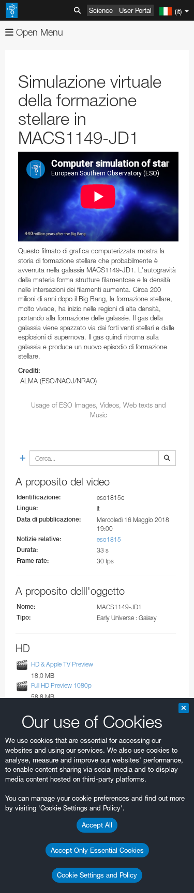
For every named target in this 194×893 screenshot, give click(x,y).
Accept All (97, 825)
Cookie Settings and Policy (97, 875)
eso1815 (109, 539)
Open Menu (38, 32)
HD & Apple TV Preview (62, 664)
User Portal (135, 10)
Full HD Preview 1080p (61, 685)
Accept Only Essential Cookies (97, 850)
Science (101, 10)
